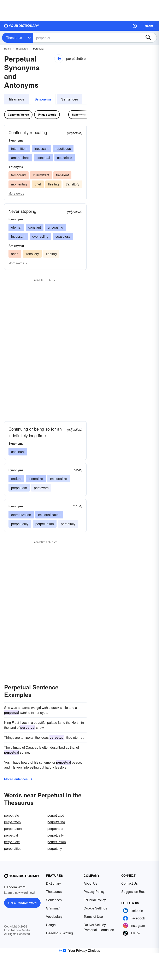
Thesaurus (14, 37)
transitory (72, 184)
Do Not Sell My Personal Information (99, 927)
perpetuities (12, 848)
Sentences (69, 99)
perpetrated (55, 815)
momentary (19, 184)
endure (16, 478)
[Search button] (150, 37)
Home (7, 48)
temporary (18, 175)
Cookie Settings (95, 908)
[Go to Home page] (21, 26)
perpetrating (56, 822)
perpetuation (44, 523)
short (14, 253)
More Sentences (16, 779)
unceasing (55, 227)
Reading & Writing (59, 933)
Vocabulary (54, 916)
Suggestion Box (133, 891)
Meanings (16, 99)
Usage (51, 924)
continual (43, 157)
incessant (41, 148)
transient (62, 175)
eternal (16, 227)
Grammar (53, 908)
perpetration (13, 828)
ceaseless (64, 157)
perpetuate (19, 487)
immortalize (58, 478)
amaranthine (20, 157)
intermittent (19, 148)
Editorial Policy (95, 899)
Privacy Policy (94, 891)
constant (34, 227)
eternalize (36, 478)
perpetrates (12, 822)
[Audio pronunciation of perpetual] (58, 58)
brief (38, 184)
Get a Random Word (22, 903)
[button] (134, 25)
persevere (41, 487)
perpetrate (11, 815)
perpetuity (68, 523)
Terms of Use (93, 916)
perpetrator (55, 828)
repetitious (63, 148)
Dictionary (53, 883)
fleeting (53, 184)
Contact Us (129, 883)
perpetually (55, 835)
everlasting (40, 236)
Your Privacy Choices (84, 950)
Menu (149, 26)
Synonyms (43, 99)
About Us (90, 883)
